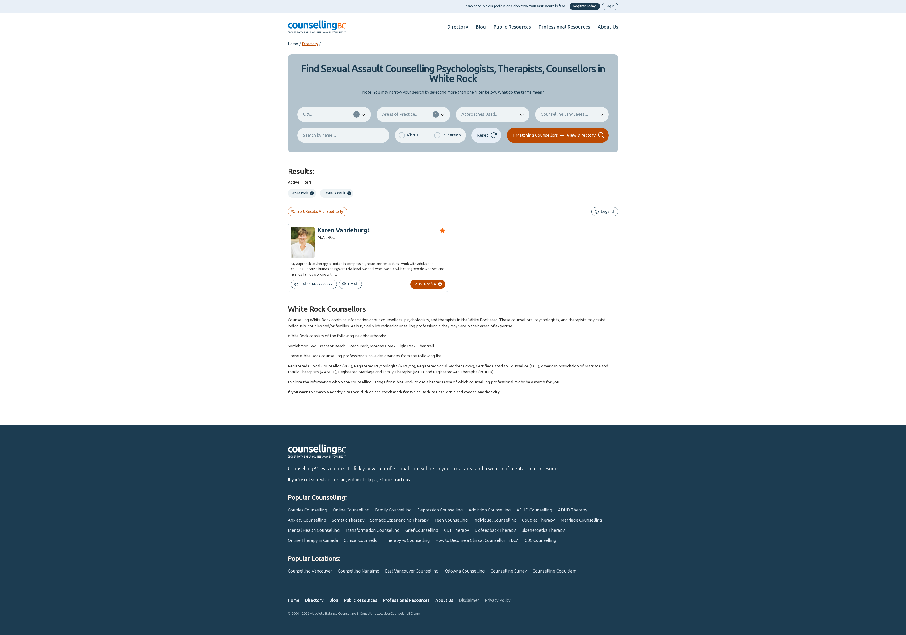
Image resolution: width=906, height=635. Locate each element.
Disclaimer (469, 600)
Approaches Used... (480, 114)
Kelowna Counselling (464, 571)
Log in (610, 6)
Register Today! (584, 6)
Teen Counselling (451, 520)
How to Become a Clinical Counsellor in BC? (477, 540)
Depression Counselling (440, 510)
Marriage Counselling (581, 520)
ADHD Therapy (572, 510)
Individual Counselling (495, 520)
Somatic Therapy (348, 520)
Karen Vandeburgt (343, 230)
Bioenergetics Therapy (543, 530)
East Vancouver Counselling (412, 571)
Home (293, 44)
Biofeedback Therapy (495, 530)
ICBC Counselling (540, 540)
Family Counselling (393, 510)
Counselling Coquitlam (555, 571)
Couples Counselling (307, 510)
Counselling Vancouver (310, 571)
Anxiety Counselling (307, 520)
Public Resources (512, 27)
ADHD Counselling (534, 510)
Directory (457, 27)
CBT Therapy (456, 530)
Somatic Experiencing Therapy (399, 520)
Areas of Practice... (409, 114)
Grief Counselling (421, 530)
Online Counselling (351, 510)
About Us (608, 27)
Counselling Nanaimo (358, 571)
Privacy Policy (498, 600)
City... (330, 114)
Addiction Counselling (490, 510)
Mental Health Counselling (314, 530)
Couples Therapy (538, 520)
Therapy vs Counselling (407, 540)
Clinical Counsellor (361, 540)
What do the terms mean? (521, 92)
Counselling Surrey (509, 571)
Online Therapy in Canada (313, 540)
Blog (481, 27)
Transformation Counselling (372, 530)
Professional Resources (564, 27)
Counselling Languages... (564, 114)
